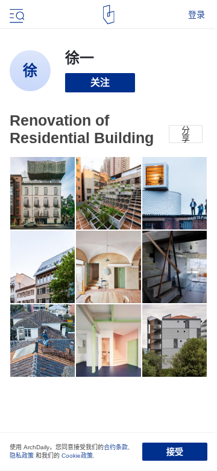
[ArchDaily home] (109, 14)
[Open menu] (15, 14)
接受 (174, 452)
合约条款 (116, 447)
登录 (196, 14)
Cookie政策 (77, 455)
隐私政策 (22, 455)
